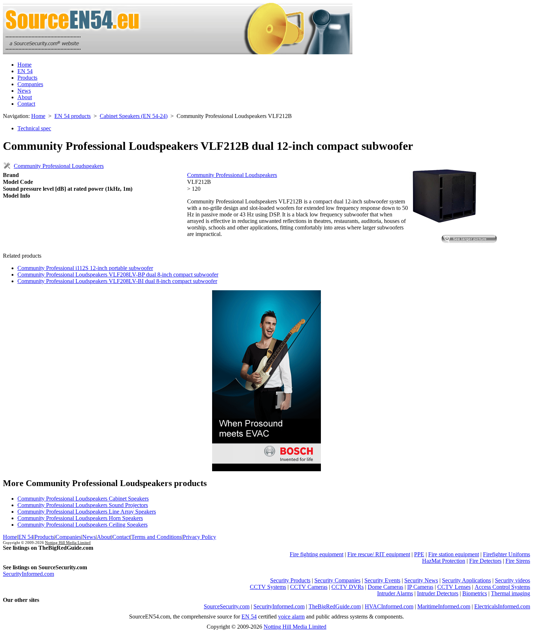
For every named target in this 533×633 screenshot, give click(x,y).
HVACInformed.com (389, 606)
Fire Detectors (485, 561)
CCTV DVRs (347, 587)
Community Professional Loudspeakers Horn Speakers (80, 518)
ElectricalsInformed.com (502, 606)
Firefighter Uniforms (506, 554)
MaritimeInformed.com (443, 606)
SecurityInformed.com (28, 574)
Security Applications (466, 580)
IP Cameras (420, 587)
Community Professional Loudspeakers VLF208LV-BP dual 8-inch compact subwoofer (117, 274)
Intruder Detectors (437, 593)
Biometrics (474, 593)
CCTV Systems (268, 587)
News (24, 91)
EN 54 (25, 71)
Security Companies (337, 580)
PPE (419, 554)
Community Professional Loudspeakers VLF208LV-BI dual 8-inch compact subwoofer (117, 281)
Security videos (512, 580)
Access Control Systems (502, 587)
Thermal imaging (510, 593)
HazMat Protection (443, 561)
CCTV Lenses (454, 587)
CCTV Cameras (308, 587)
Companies (30, 84)
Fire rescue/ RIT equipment (378, 554)
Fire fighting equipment (316, 554)
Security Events (382, 580)
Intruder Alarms (395, 593)
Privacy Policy (199, 537)
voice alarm (291, 616)
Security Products (290, 580)
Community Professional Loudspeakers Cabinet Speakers (83, 498)
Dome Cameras (385, 587)
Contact (26, 104)
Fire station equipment (453, 554)
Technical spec (34, 128)
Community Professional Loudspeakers (59, 166)
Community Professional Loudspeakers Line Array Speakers (86, 511)
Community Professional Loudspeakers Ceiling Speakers (82, 525)
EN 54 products (72, 116)
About (24, 97)
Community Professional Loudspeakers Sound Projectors (82, 505)
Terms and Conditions (156, 537)
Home (24, 65)
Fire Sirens (517, 561)
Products (27, 78)
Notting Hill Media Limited (68, 542)
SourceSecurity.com (226, 606)
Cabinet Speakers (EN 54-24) (134, 116)
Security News (421, 580)
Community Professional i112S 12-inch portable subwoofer (85, 268)
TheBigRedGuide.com (335, 606)
